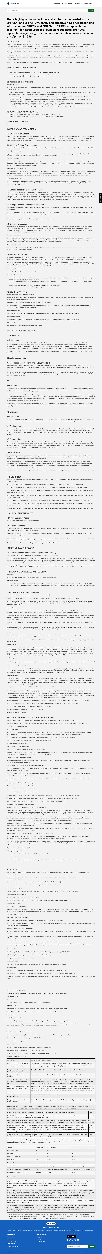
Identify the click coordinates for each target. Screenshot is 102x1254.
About (40, 1237)
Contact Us (41, 1241)
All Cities (10, 1239)
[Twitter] (70, 1240)
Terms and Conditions (85, 1252)
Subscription (92, 3)
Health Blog (57, 3)
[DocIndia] (13, 3)
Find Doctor (64, 3)
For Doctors (77, 3)
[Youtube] (78, 1240)
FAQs (39, 1239)
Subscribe (91, 1247)
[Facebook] (67, 1240)
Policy (94, 1252)
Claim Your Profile (13, 1246)
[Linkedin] (72, 1240)
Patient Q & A (12, 1241)
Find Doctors (11, 1237)
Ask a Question (84, 3)
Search (91, 10)
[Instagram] (75, 1240)
